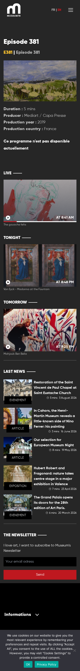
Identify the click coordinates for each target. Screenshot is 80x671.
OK (28, 664)
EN (59, 10)
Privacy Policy (46, 664)
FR (53, 10)
